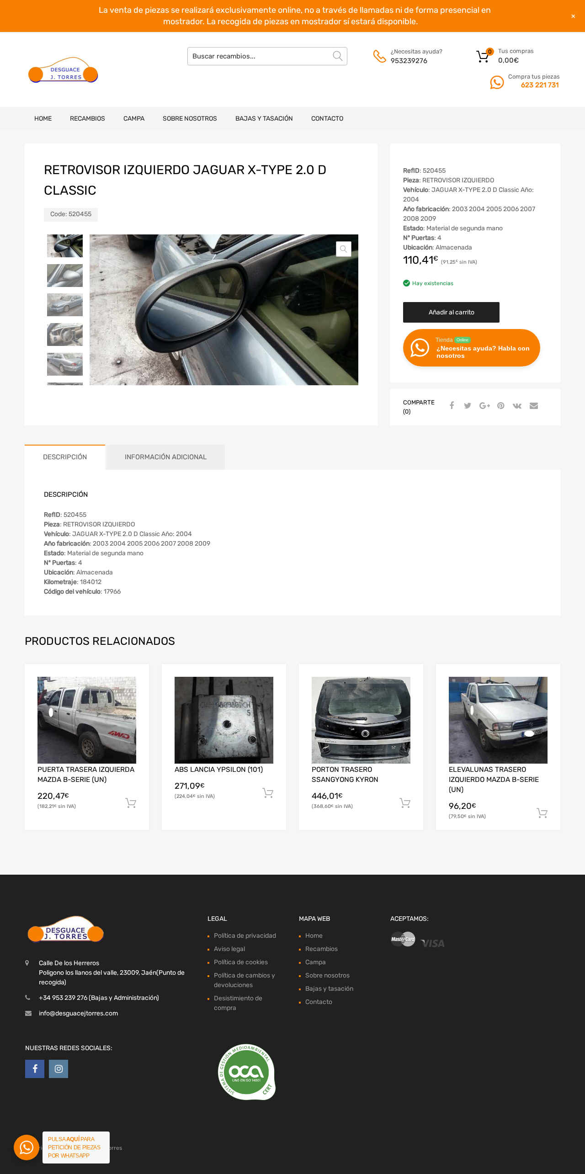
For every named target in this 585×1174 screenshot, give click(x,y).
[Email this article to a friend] (532, 406)
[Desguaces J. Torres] (64, 69)
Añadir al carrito (451, 312)
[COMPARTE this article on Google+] (483, 406)
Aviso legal (229, 949)
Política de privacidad (245, 936)
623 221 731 (539, 85)
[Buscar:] (267, 56)
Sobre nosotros (190, 118)
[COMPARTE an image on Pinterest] (499, 406)
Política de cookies (241, 962)
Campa (133, 118)
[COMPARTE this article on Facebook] (450, 406)
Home (43, 118)
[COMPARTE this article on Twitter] (467, 406)
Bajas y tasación (264, 118)
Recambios (87, 118)
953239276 (409, 61)
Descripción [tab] (65, 457)
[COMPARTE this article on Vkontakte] (516, 406)
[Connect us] (34, 1068)
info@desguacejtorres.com (78, 1013)
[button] (343, 249)
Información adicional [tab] (166, 457)
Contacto (327, 118)
